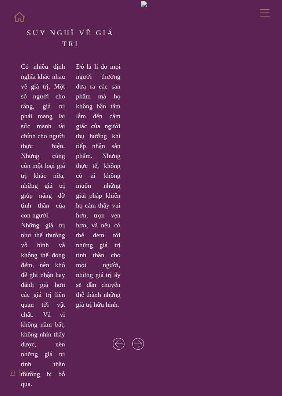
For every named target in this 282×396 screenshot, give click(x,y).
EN (24, 372)
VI (12, 372)
